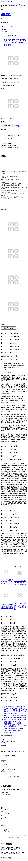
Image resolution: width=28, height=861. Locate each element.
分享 (5, 369)
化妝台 (5, 135)
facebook (9, 372)
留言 (16, 751)
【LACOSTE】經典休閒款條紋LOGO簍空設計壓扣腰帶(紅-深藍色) (20, 582)
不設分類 (13, 26)
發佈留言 (3, 771)
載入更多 (3, 761)
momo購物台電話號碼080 (14, 135)
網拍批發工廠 (18, 567)
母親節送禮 (19, 126)
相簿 (5, 29)
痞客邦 (13, 751)
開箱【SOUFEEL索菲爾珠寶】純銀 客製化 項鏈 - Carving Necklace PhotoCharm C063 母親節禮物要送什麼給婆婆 (15, 711)
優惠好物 (6, 14)
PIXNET (7, 835)
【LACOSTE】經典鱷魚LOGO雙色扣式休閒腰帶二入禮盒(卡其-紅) (7, 606)
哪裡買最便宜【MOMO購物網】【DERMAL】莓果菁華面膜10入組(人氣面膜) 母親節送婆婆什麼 (15, 724)
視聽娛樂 (12, 755)
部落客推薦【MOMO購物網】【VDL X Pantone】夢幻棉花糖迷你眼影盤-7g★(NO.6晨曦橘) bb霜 (14, 730)
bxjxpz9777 (3, 742)
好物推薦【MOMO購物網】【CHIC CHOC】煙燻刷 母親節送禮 (15, 42)
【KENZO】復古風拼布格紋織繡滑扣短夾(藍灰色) (7, 581)
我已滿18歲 (3, 858)
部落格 (5, 31)
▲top (2, 758)
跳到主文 (3, 18)
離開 (9, 858)
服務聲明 (17, 837)
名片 (5, 33)
